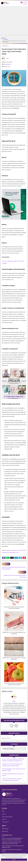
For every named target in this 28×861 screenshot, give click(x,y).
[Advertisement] (14, 21)
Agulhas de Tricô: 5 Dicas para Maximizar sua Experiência (14, 633)
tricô (17, 552)
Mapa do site (5, 831)
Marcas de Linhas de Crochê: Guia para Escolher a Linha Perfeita (14, 684)
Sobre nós (4, 819)
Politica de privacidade (7, 816)
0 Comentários (7, 64)
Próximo (21, 572)
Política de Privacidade (18, 857)
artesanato (7, 550)
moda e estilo (5, 552)
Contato (4, 814)
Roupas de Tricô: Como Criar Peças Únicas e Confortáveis (15, 576)
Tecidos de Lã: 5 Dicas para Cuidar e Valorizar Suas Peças (14, 658)
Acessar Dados (5, 828)
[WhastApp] (8, 558)
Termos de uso (5, 822)
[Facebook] (4, 558)
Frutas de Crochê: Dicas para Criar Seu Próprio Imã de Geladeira (14, 568)
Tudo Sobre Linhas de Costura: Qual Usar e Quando (12, 850)
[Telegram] (20, 558)
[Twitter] (12, 558)
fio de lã (24, 550)
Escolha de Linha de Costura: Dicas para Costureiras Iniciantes (14, 607)
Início (4, 38)
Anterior (6, 564)
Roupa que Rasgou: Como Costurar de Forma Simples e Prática (13, 846)
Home (3, 811)
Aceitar (14, 859)
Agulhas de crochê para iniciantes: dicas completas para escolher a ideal (11, 842)
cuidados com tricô (16, 550)
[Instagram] (16, 725)
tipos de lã (12, 552)
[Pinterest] (24, 558)
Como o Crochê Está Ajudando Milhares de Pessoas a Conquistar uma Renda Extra (12, 839)
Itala (7, 58)
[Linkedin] (16, 558)
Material (6, 39)
